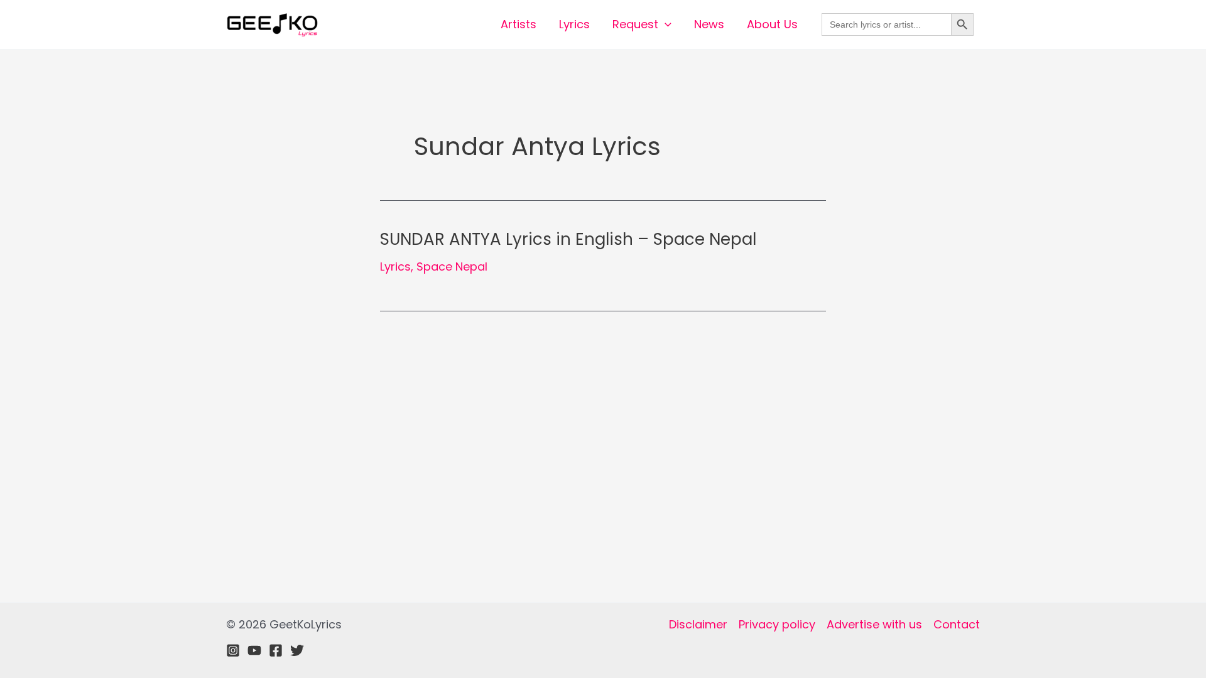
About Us (772, 24)
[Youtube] (254, 650)
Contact (956, 624)
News (709, 24)
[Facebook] (276, 650)
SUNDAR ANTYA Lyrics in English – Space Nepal (568, 239)
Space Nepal (451, 266)
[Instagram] (233, 650)
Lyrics (574, 24)
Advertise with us (874, 624)
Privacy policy (777, 624)
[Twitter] (297, 650)
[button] (664, 24)
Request (635, 24)
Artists (518, 24)
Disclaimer (698, 624)
